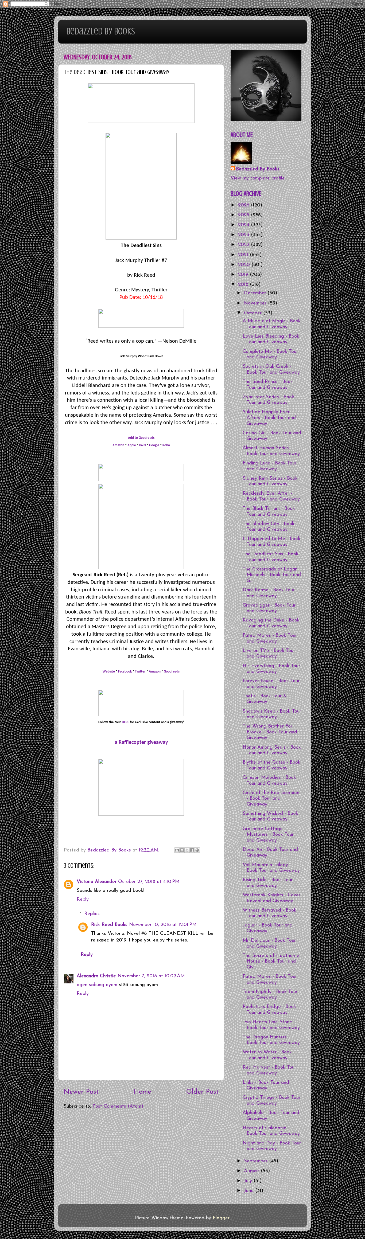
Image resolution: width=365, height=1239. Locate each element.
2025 (244, 215)
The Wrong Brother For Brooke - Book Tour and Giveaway (270, 732)
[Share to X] (187, 850)
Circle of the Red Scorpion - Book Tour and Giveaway (271, 799)
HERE (125, 722)
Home (142, 1092)
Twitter (140, 671)
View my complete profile (258, 178)
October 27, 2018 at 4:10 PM (149, 882)
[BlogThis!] (182, 850)
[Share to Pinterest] (197, 850)
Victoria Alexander (97, 882)
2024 (244, 225)
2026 (244, 205)
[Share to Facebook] (192, 850)
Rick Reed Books (109, 925)
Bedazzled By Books (100, 31)
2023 (244, 235)
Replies (92, 913)
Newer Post (81, 1092)
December (255, 293)
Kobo (166, 445)
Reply (83, 899)
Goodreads (172, 671)
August (252, 1171)
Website (109, 671)
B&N (143, 445)
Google (154, 445)
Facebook (125, 671)
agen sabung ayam (98, 985)
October (253, 313)
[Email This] (177, 850)
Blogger (221, 1218)
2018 (244, 284)
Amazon (118, 445)
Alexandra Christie (96, 976)
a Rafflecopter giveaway (141, 742)
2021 (244, 255)
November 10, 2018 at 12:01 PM (163, 925)
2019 (244, 274)
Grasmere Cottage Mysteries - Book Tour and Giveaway (268, 835)
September (256, 1161)
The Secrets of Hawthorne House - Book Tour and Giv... (271, 961)
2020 (244, 265)
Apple (131, 445)
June (249, 1191)
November (256, 303)
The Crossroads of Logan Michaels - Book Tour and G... (272, 575)
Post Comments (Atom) (117, 1106)
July (249, 1181)
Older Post (202, 1092)
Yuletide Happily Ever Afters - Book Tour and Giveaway (269, 418)
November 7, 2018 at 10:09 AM (151, 976)
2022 (244, 245)
